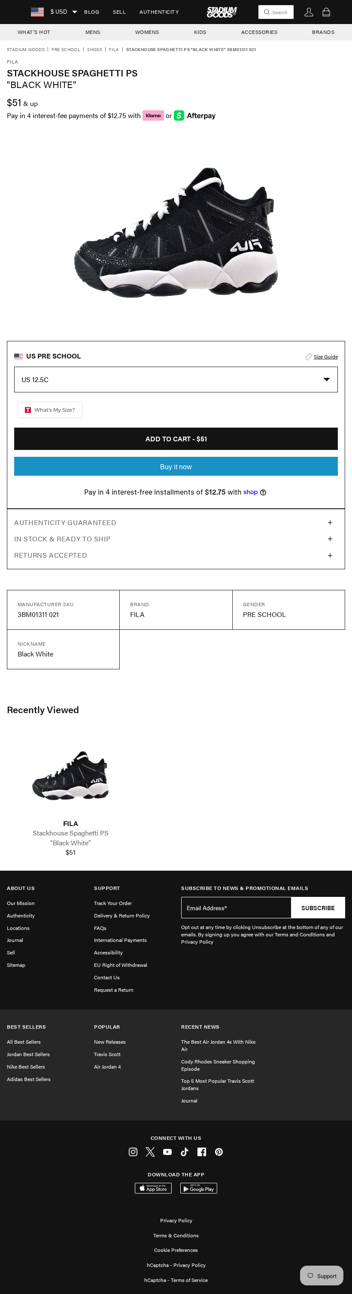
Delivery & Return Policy (122, 915)
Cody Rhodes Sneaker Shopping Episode (218, 1064)
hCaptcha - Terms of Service (176, 1280)
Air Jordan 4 (107, 1066)
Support (107, 888)
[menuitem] (91, 12)
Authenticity (159, 11)
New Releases (110, 1041)
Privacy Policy (176, 1220)
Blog (91, 11)
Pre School (66, 49)
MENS (92, 32)
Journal (15, 940)
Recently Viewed (43, 709)
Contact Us (107, 977)
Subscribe (318, 907)
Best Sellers (26, 1026)
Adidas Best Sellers (29, 1079)
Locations (18, 928)
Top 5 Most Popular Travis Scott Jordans (217, 1084)
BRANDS (323, 32)
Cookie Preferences (176, 1250)
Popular (107, 1026)
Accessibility (108, 952)
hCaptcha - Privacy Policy (176, 1265)
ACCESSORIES (259, 32)
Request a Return (114, 989)
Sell (119, 11)
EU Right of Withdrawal (120, 965)
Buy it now (176, 467)
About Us (21, 888)
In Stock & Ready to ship (62, 539)
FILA (70, 823)
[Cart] (326, 12)
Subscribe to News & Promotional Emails (244, 888)
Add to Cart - (176, 438)
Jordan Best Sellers (28, 1054)
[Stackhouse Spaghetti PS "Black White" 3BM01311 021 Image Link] (70, 776)
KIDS (200, 32)
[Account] (309, 12)
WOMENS (147, 32)
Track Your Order (113, 903)
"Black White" (70, 842)
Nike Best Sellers (26, 1066)
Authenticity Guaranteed (65, 522)
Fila (114, 49)
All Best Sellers (24, 1041)
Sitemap (16, 965)
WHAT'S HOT (34, 32)
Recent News (200, 1026)
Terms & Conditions (176, 1235)
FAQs (100, 928)
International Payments (120, 940)
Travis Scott (107, 1054)
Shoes (94, 49)
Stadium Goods (26, 49)
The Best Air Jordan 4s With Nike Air (218, 1045)
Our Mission (21, 903)
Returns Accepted (50, 555)
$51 (71, 852)
